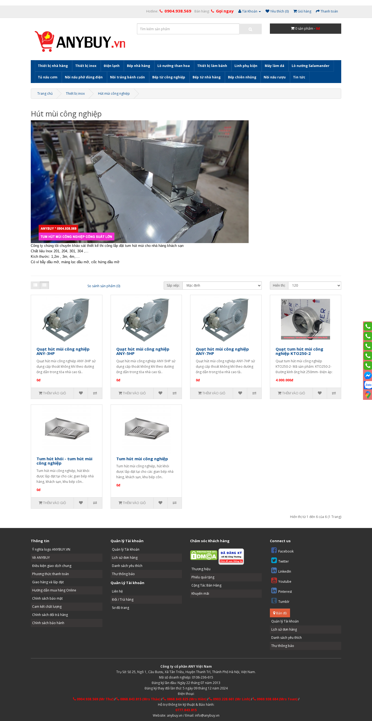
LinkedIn (284, 571)
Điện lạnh (112, 65)
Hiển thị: (279, 285)
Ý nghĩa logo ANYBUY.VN (51, 549)
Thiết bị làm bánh (212, 65)
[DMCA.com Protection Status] (203, 555)
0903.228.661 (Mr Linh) (231, 699)
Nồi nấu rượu (275, 77)
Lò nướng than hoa (173, 65)
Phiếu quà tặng (202, 577)
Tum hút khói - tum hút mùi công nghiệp (64, 461)
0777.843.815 (186, 710)
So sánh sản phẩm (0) (103, 286)
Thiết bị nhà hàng (53, 65)
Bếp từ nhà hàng (207, 77)
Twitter (283, 561)
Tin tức (299, 77)
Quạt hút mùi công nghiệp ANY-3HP (63, 351)
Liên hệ (117, 591)
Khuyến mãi (200, 593)
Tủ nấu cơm (47, 77)
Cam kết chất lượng (47, 606)
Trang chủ (45, 93)
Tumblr (283, 601)
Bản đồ (281, 613)
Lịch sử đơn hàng (125, 557)
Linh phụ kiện (245, 65)
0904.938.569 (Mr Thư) (95, 699)
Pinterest (285, 591)
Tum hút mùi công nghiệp (142, 458)
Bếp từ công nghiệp (168, 77)
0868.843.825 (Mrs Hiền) (186, 699)
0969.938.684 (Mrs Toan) (276, 699)
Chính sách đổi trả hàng (50, 614)
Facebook (286, 551)
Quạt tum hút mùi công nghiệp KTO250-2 (299, 351)
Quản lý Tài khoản (125, 549)
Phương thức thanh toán (50, 574)
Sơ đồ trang (120, 607)
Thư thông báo (123, 574)
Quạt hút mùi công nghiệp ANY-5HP (142, 351)
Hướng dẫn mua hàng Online (54, 590)
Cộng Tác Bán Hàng (206, 585)
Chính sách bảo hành (48, 623)
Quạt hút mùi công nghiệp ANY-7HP (222, 351)
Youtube (284, 581)
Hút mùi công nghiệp (114, 93)
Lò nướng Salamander (311, 65)
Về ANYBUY (41, 557)
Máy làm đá (274, 65)
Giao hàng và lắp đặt (48, 582)
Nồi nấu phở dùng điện (84, 77)
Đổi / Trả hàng (122, 599)
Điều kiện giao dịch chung (51, 565)
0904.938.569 (177, 11)
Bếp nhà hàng (138, 65)
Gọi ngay (225, 11)
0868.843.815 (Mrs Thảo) (139, 699)
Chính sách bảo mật (47, 598)
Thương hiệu (201, 569)
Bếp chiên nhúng (242, 77)
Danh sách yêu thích (127, 565)
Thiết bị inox (85, 65)
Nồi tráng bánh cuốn (127, 77)
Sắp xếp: (173, 285)
